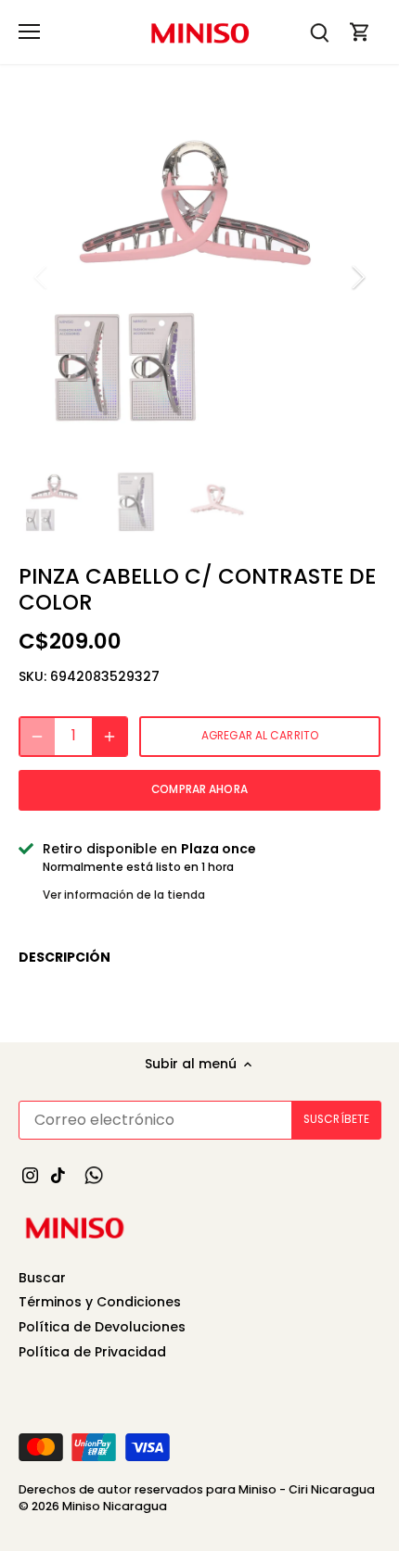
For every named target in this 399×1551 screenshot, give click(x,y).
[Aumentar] (109, 736)
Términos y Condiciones (100, 1301)
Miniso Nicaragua (114, 1506)
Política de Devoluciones (102, 1327)
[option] (199, 277)
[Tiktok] (58, 1175)
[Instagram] (30, 1175)
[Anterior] (42, 277)
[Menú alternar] (29, 31)
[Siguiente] (357, 277)
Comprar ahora (199, 789)
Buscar (42, 1277)
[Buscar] (319, 31)
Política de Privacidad (92, 1352)
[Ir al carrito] (360, 31)
